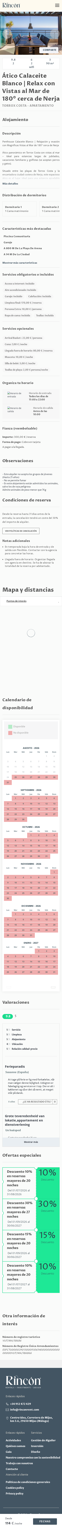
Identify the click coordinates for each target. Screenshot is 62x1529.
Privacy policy (14, 1493)
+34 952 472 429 (20, 1404)
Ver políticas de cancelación (21, 531)
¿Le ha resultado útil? (39, 1101)
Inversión (37, 1446)
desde (8, 1518)
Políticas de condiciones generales (28, 1482)
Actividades (13, 1440)
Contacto (12, 1469)
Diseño (35, 1452)
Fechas (45, 1521)
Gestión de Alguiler (43, 1440)
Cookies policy (15, 1488)
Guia (9, 1452)
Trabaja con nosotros (19, 1463)
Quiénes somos (15, 1446)
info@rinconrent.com (24, 1410)
